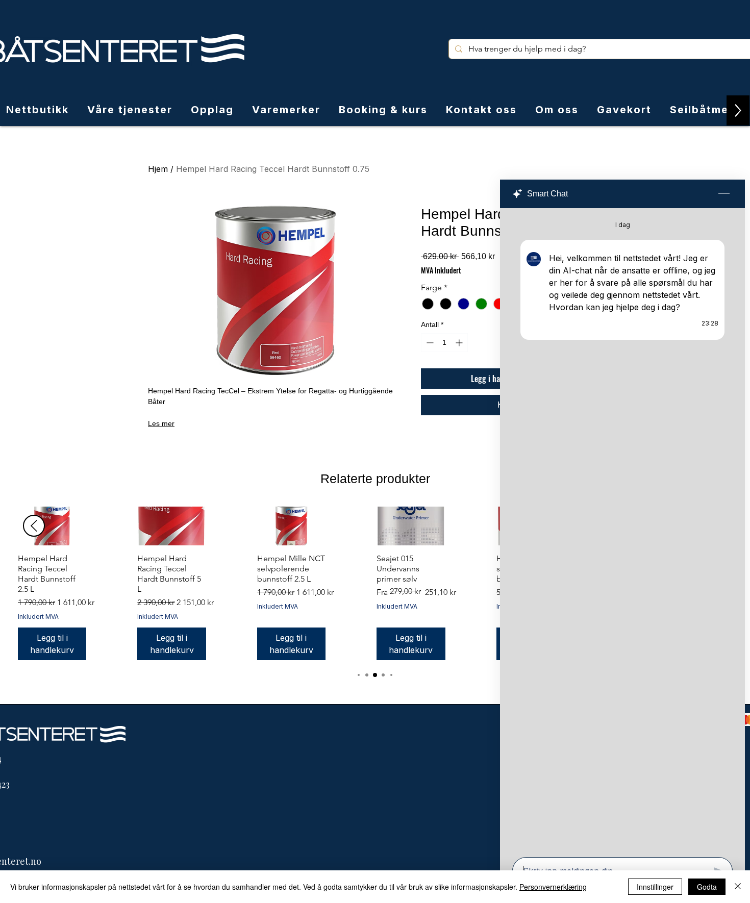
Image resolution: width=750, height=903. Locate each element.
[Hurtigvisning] (52, 526)
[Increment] (460, 343)
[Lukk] (738, 887)
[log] (622, 529)
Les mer (161, 423)
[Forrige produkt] (34, 526)
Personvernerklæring (553, 887)
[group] (375, 583)
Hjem (158, 169)
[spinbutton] (444, 343)
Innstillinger (655, 887)
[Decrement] (428, 343)
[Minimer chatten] (724, 194)
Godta (707, 887)
